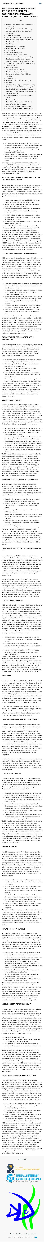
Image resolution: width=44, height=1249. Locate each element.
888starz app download (25, 249)
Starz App (9, 82)
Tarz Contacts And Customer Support (18, 59)
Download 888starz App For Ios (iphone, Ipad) (20, 61)
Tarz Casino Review (12, 100)
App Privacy (10, 44)
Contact (34, 1234)
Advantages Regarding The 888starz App (19, 106)
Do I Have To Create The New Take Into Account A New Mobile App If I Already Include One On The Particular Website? (21, 91)
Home (12, 1234)
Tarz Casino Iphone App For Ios (15, 48)
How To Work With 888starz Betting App (18, 80)
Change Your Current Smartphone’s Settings (19, 57)
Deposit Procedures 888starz (15, 70)
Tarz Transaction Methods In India (16, 72)
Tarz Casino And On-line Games (15, 46)
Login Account (10, 78)
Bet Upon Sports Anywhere (14, 52)
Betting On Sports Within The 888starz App (19, 29)
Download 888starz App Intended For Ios (18, 37)
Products (26, 1234)
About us (19, 1234)
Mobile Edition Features (13, 35)
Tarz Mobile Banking (12, 42)
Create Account (11, 50)
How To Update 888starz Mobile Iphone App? (20, 108)
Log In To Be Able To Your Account (16, 55)
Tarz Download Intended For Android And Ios (20, 39)
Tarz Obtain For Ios (12, 67)
